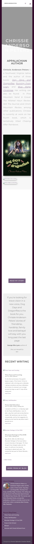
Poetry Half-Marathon (12, 404)
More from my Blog (17, 468)
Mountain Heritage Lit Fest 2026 (15, 434)
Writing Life (20, 406)
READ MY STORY (17, 281)
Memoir (15, 376)
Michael (6, 525)
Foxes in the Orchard (10, 523)
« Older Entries (7, 459)
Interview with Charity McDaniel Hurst (14, 528)
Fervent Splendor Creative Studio (21, 541)
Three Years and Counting (13, 374)
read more (8, 393)
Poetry (15, 406)
